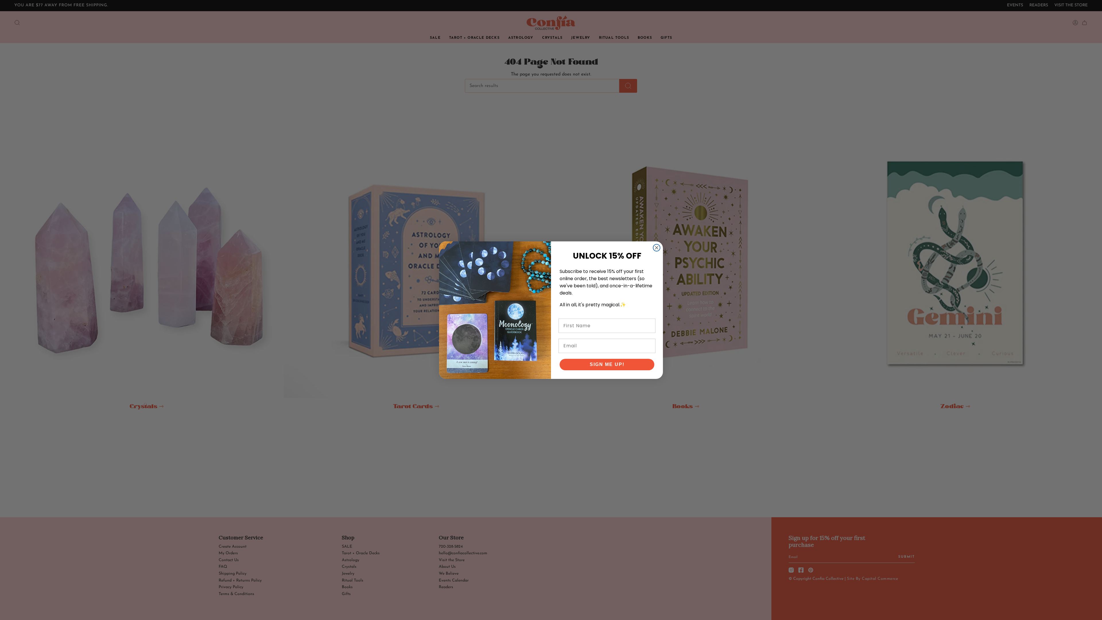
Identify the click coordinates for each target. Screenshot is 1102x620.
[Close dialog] (656, 247)
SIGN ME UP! (607, 364)
